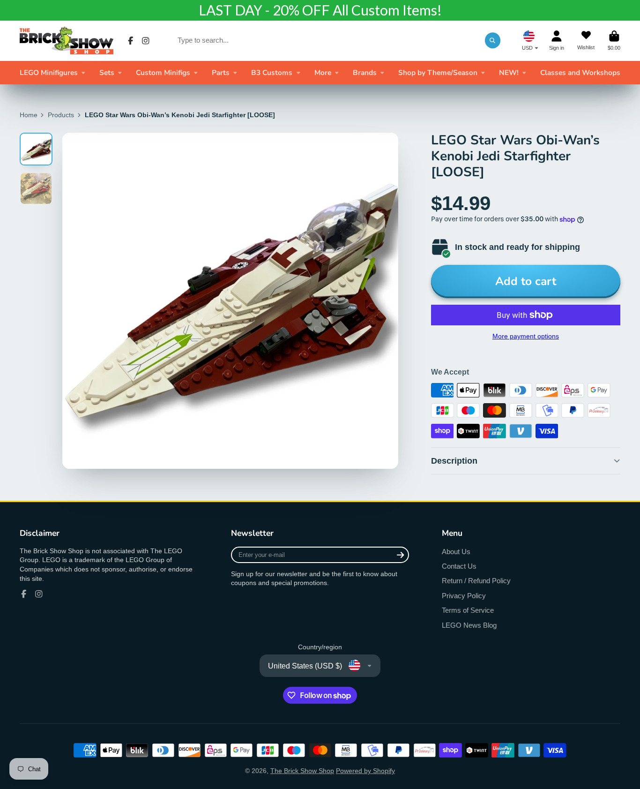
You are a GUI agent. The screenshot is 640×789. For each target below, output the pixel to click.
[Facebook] (131, 41)
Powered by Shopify (365, 770)
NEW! (509, 72)
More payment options (525, 336)
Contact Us (459, 566)
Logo (66, 40)
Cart (614, 40)
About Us (456, 552)
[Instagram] (145, 41)
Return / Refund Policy (476, 581)
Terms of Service (468, 610)
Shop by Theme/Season (437, 72)
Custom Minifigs (163, 72)
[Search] (493, 40)
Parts (221, 72)
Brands (365, 72)
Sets (106, 72)
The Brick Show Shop (302, 770)
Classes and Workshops (580, 72)
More (322, 72)
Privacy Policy (464, 596)
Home (28, 115)
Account (556, 40)
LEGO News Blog (469, 625)
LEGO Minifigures (49, 72)
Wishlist (586, 40)
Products (61, 115)
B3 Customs (271, 72)
